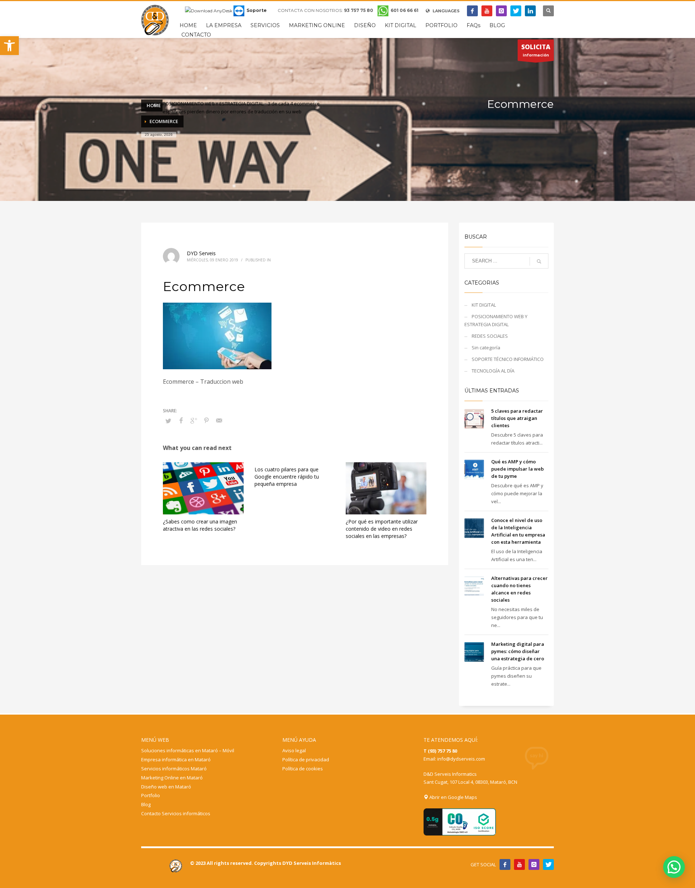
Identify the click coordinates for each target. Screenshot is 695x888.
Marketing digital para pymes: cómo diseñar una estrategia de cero (517, 651)
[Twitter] (515, 10)
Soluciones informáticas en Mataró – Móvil (187, 750)
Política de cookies (302, 768)
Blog (146, 804)
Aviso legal (294, 750)
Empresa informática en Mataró (176, 759)
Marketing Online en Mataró (172, 777)
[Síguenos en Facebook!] (505, 864)
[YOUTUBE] (519, 864)
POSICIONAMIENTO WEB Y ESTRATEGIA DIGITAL (213, 103)
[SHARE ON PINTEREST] (206, 420)
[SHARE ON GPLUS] (193, 420)
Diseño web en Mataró (166, 786)
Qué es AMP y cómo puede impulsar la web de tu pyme (517, 468)
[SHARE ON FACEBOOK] (181, 420)
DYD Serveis (201, 253)
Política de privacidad (305, 759)
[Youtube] (486, 10)
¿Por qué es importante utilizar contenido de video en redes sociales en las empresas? (382, 528)
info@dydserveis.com (461, 759)
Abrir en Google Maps (452, 797)
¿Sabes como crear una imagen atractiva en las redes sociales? (200, 525)
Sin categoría (486, 347)
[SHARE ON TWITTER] (168, 420)
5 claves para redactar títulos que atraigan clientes (517, 418)
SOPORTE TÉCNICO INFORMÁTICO (508, 359)
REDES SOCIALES (490, 336)
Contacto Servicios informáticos (175, 813)
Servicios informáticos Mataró (174, 768)
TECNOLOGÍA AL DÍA (493, 370)
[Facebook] (472, 10)
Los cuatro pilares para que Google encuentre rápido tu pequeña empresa (286, 476)
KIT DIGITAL (484, 305)
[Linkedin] (530, 10)
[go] (539, 261)
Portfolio (150, 795)
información (535, 50)
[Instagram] (501, 10)
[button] (9, 45)
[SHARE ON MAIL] (219, 420)
